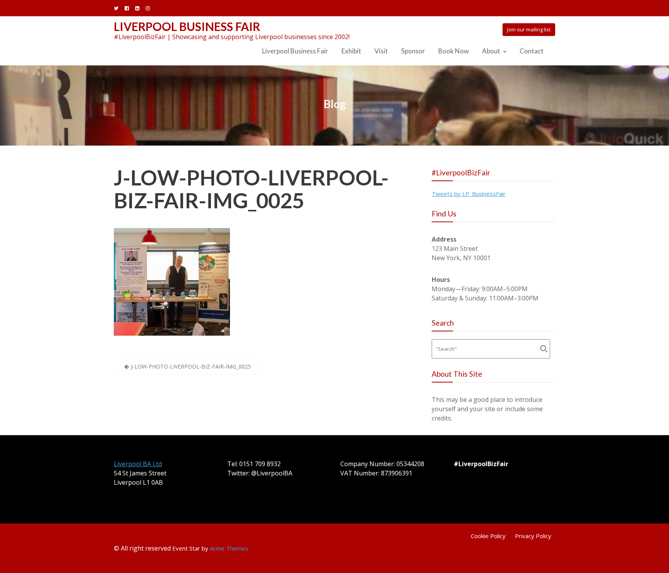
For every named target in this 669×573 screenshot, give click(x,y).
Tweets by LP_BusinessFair (469, 193)
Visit (381, 51)
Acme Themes (229, 548)
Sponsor (413, 51)
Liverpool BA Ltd (138, 464)
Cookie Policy (488, 536)
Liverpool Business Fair (187, 26)
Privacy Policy (533, 536)
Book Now (453, 51)
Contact (532, 51)
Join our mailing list (529, 29)
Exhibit (351, 51)
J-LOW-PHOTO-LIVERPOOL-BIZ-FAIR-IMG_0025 (251, 189)
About (491, 51)
